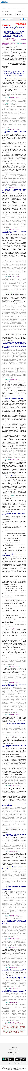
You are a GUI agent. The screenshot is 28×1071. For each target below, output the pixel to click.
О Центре (14, 1047)
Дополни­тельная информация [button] (7, 14)
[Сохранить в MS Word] (10, 19)
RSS (14, 1054)
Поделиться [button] (20, 14)
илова (17, 61)
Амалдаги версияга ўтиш (20, 26)
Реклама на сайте (14, 1052)
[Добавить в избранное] (1, 19)
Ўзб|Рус (25, 19)
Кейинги (7, 97)
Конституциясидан (7, 103)
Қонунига (19, 43)
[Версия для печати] (12, 19)
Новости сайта (14, 1050)
